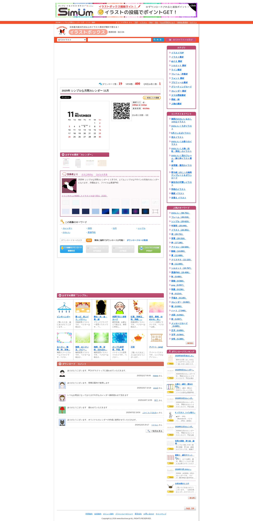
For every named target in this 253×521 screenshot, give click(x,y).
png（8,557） (178, 285)
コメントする (101, 174)
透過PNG (92, 232)
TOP (136, 22)
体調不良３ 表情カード (119, 318)
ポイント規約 (108, 514)
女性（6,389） (178, 339)
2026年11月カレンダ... (184, 427)
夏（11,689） (177, 255)
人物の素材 (176, 104)
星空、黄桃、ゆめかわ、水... (156, 318)
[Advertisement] (40, 69)
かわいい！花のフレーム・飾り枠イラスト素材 (181, 158)
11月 (115, 228)
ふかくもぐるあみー (150, 413)
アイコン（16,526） (180, 247)
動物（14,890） (178, 251)
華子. (156, 400)
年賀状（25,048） (179, 225)
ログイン (193, 22)
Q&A (151, 22)
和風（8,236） (178, 289)
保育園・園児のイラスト (181, 166)
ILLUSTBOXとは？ (167, 22)
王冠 (133, 347)
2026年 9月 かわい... (183, 469)
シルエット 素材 (178, 65)
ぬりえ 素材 (176, 61)
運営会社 (138, 514)
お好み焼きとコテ (182, 483)
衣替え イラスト (178, 198)
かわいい (66, 232)
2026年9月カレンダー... (184, 370)
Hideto (155, 376)
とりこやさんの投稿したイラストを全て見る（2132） (85, 196)
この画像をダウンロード (71, 249)
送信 (89, 240)
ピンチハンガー (63, 317)
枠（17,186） (177, 242)
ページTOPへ (190, 508)
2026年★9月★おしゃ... (184, 356)
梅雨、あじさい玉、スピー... (82, 348)
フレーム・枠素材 (179, 74)
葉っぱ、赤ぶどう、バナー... (82, 318)
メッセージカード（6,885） (179, 324)
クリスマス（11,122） (181, 259)
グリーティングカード (181, 87)
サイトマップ (161, 514)
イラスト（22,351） (180, 230)
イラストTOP (177, 53)
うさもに (154, 425)
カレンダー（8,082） (181, 302)
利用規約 (89, 514)
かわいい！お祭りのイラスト (181, 142)
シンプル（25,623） (180, 221)
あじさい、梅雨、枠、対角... (63, 348)
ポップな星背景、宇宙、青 (118, 348)
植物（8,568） (178, 281)
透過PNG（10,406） (180, 272)
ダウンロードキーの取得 (137, 240)
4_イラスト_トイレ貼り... (185, 412)
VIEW (170, 364)
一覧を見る (190, 343)
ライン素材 (176, 70)
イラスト (143, 22)
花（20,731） (177, 234)
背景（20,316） (178, 238)
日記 (156, 22)
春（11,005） (177, 264)
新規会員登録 (182, 22)
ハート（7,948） (179, 310)
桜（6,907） (177, 319)
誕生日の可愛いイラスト (181, 183)
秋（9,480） (177, 276)
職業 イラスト (177, 193)
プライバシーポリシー (124, 514)
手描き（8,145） (179, 298)
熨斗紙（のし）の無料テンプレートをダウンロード (181, 175)
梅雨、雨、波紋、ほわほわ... (100, 348)
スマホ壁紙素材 (178, 95)
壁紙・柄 (175, 99)
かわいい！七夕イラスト (181, 127)
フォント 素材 (177, 78)
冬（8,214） (177, 293)
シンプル (141, 228)
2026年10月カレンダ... (184, 398)
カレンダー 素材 (178, 91)
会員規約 (97, 514)
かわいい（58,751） (180, 213)
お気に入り (152, 97)
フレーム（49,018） (180, 217)
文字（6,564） (178, 334)
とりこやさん (87, 174)
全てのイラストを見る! (182, 40)
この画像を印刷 (149, 249)
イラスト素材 (177, 57)
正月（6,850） (178, 330)
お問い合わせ (148, 514)
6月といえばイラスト (181, 133)
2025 (90, 228)
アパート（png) (156, 347)
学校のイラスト (178, 189)
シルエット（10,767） (181, 268)
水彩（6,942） (178, 315)
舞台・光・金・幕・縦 (100, 318)
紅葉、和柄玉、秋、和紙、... (137, 318)
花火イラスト (177, 137)
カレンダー (67, 228)
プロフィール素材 (179, 82)
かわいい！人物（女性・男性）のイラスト (181, 149)
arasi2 (155, 388)
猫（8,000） (177, 306)
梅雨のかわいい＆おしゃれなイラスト (181, 120)
